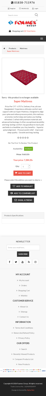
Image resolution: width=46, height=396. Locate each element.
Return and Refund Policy (24, 333)
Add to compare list (24, 193)
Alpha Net (30, 390)
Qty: (17, 166)
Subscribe (23, 254)
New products (24, 364)
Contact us (24, 317)
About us (24, 306)
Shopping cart (24, 290)
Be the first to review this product (23, 143)
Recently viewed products (24, 354)
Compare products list (24, 359)
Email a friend (25, 200)
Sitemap (24, 312)
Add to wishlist (24, 186)
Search (37, 15)
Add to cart (24, 173)
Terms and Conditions (24, 328)
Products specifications (13, 215)
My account (24, 280)
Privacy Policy (24, 338)
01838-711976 (24, 2)
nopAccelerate (38, 379)
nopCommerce (16, 379)
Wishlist (24, 295)
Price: (19, 154)
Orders (24, 285)
